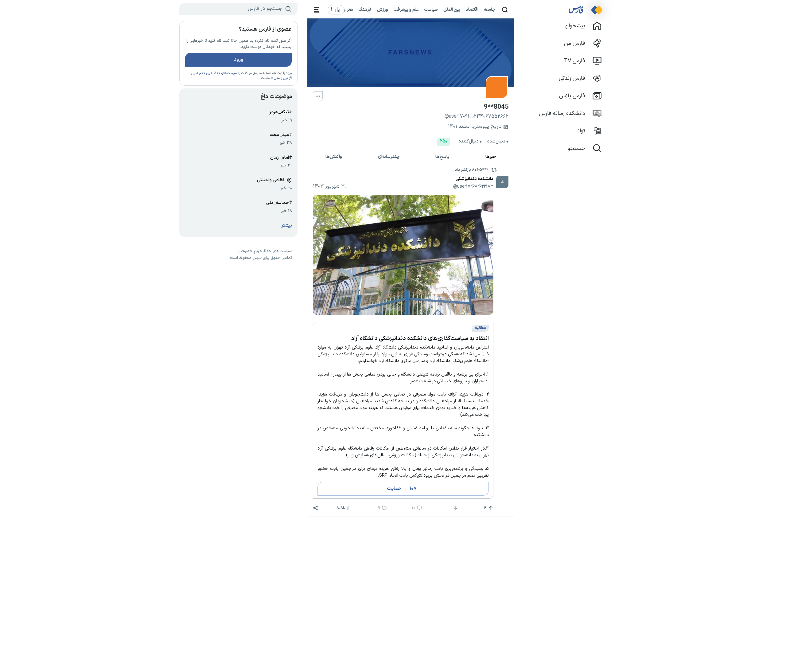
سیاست (431, 9)
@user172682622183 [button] (473, 186)
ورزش (382, 9)
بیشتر (287, 225)
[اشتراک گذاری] (315, 508)
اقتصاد (472, 9)
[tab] (491, 157)
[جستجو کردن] (505, 10)
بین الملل (451, 9)
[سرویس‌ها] (317, 10)
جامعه (490, 9)
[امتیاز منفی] (455, 508)
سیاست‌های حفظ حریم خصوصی (215, 73)
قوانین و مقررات (281, 78)
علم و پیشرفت (406, 9)
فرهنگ (365, 9)
